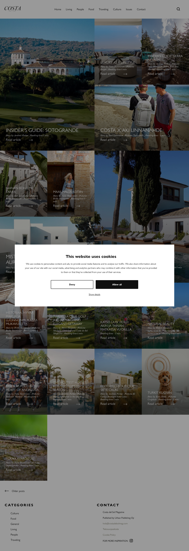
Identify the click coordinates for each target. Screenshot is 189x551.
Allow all (117, 284)
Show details (94, 294)
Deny (72, 284)
